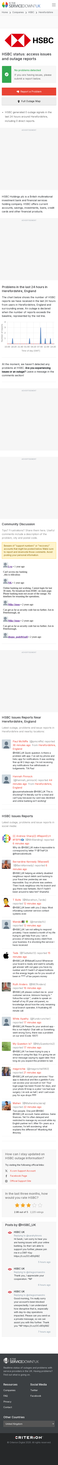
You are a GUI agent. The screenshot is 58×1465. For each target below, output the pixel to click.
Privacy (7, 1401)
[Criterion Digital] (29, 1437)
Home (5, 12)
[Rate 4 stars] (35, 1205)
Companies (18, 12)
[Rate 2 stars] (23, 1205)
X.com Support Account (23, 1170)
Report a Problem (30, 91)
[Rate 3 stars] (29, 1205)
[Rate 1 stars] (17, 1205)
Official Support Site (20, 1180)
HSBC (31, 12)
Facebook (35, 1395)
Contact (7, 1407)
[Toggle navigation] (54, 4)
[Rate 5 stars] (40, 1205)
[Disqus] (29, 600)
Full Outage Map (31, 101)
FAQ (5, 1395)
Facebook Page (18, 1175)
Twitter (34, 1390)
